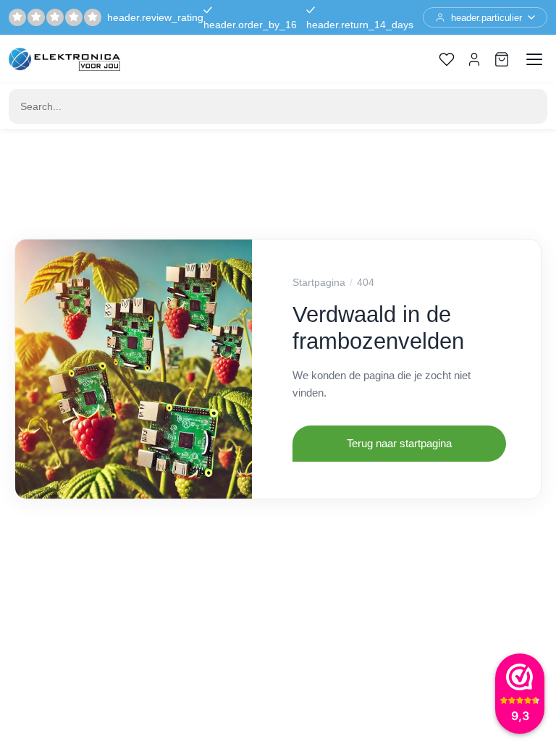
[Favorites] (447, 59)
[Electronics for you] (64, 59)
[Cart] (502, 59)
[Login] (474, 59)
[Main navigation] (534, 59)
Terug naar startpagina (399, 443)
